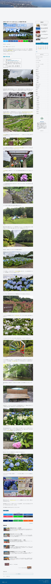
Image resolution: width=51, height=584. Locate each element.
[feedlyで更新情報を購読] (18, 521)
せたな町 (38, 96)
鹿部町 (38, 113)
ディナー (37, 62)
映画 (36, 91)
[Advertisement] (25, 13)
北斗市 (38, 102)
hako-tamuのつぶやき (39, 56)
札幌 (37, 93)
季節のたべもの (38, 84)
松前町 (38, 109)
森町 (38, 111)
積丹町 (38, 82)
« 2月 (36, 51)
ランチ (37, 67)
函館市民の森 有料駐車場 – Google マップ (13, 60)
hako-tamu (42, 121)
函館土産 (37, 71)
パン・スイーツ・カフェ (39, 64)
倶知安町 (38, 76)
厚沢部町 (38, 104)
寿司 (36, 89)
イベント (37, 58)
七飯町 (38, 98)
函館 (4, 510)
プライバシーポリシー (41, 580)
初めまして (37, 73)
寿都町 (38, 78)
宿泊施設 (37, 87)
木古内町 (38, 107)
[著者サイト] (8, 521)
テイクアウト (38, 60)
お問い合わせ (46, 580)
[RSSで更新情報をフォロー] (28, 521)
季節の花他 (7, 510)
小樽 (37, 80)
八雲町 (38, 100)
